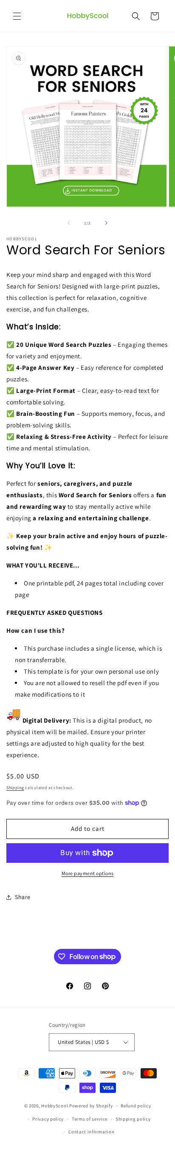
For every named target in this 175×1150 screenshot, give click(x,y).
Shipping (15, 787)
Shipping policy (133, 1119)
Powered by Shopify (91, 1106)
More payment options (88, 873)
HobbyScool (54, 1106)
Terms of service (89, 1119)
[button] (17, 16)
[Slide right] (106, 222)
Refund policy (136, 1106)
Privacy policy (48, 1119)
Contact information (91, 1132)
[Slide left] (68, 222)
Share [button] (23, 897)
